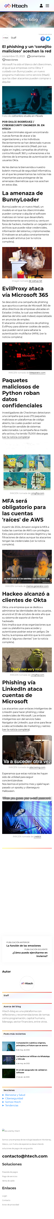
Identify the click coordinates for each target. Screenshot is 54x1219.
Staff (13, 37)
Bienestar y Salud (15, 1095)
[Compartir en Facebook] (42, 38)
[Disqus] (27, 891)
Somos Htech (13, 1102)
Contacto (6, 1200)
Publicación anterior (17, 942)
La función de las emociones (23, 945)
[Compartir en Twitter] (48, 38)
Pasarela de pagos (10, 1172)
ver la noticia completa (16, 437)
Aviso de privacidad (10, 1205)
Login (4, 1196)
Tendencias (11, 1105)
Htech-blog (27, 19)
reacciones (12, 59)
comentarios (38, 56)
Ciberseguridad (14, 1098)
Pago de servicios (9, 1176)
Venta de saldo (8, 1181)
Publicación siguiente (36, 949)
